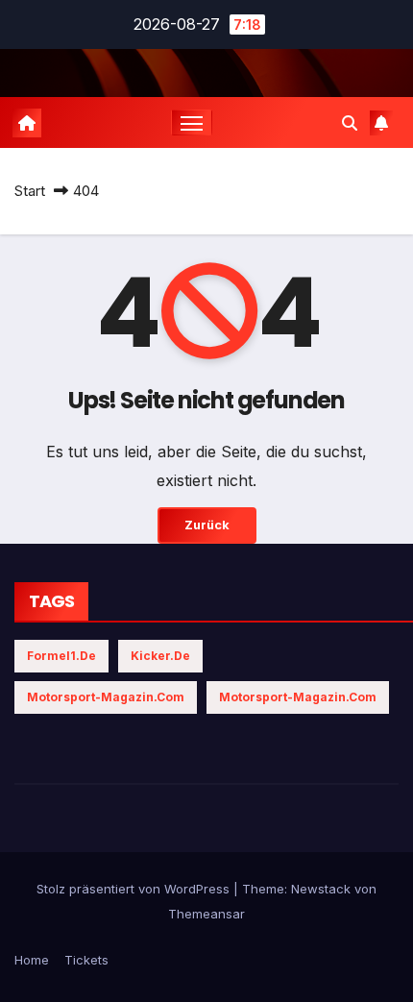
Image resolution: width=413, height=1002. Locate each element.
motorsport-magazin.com (105, 697)
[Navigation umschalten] (192, 123)
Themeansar (206, 913)
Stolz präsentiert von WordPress (134, 888)
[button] (349, 123)
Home (31, 959)
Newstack (321, 888)
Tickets (86, 959)
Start (29, 191)
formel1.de (61, 655)
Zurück (207, 525)
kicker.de (160, 655)
